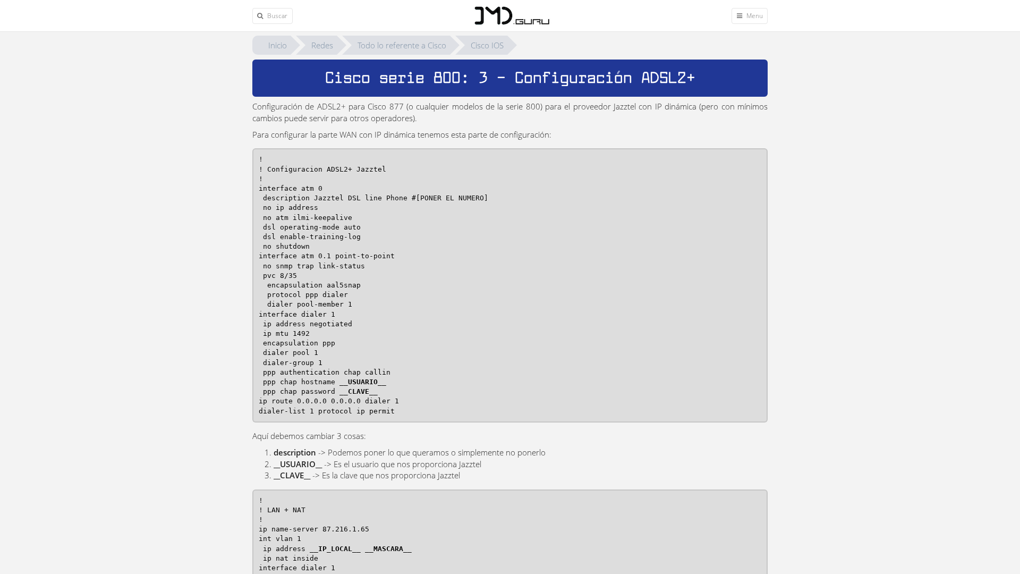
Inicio (277, 45)
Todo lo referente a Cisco (402, 45)
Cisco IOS (487, 45)
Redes (322, 45)
